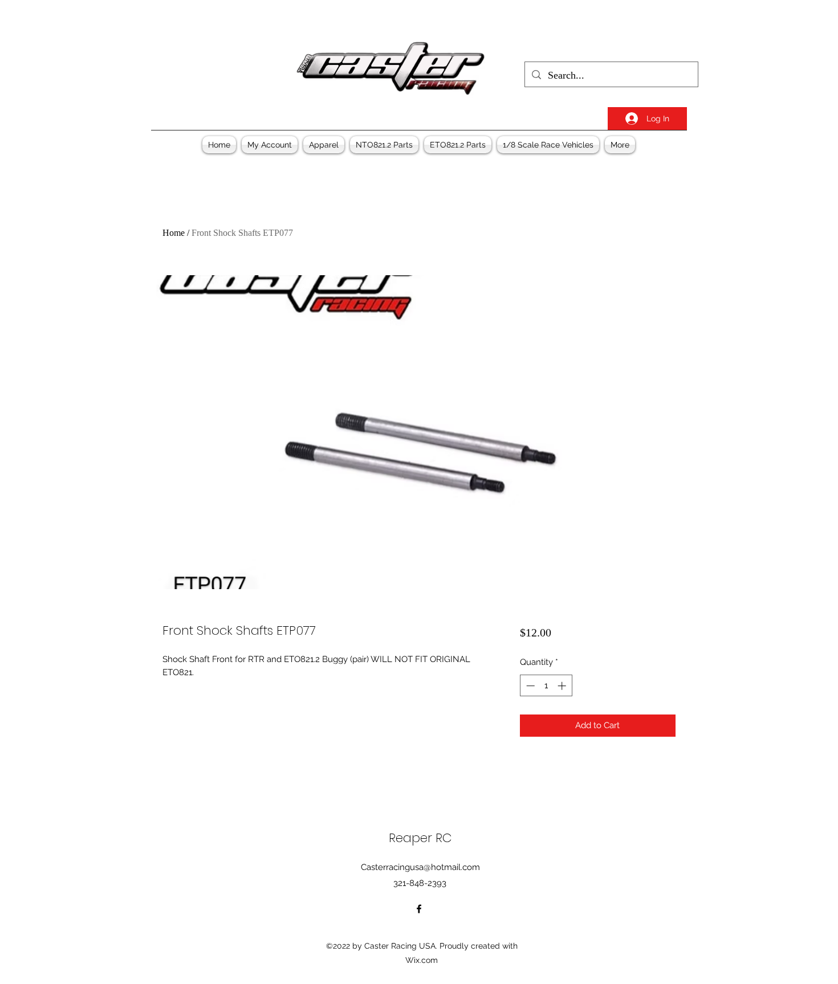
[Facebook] (419, 908)
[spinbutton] (545, 685)
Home (173, 233)
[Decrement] (529, 685)
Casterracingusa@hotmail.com (420, 867)
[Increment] (563, 685)
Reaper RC (420, 838)
